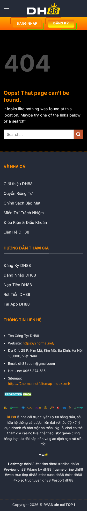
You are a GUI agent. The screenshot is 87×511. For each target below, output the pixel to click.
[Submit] (78, 134)
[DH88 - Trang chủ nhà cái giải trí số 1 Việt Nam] (43, 8)
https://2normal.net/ (38, 343)
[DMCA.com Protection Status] (18, 393)
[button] (6, 8)
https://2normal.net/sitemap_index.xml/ (39, 383)
